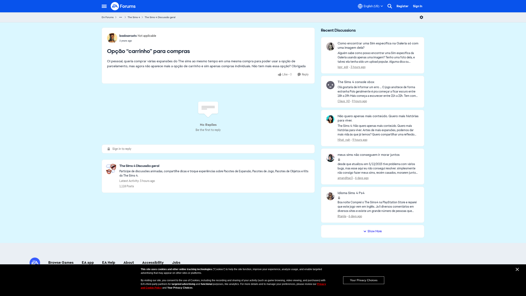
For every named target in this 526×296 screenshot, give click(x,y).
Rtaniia (342, 216)
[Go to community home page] (123, 6)
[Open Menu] (421, 17)
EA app (88, 262)
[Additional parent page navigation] (120, 17)
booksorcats (128, 36)
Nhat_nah (344, 140)
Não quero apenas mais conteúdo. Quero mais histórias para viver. (378, 118)
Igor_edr (343, 67)
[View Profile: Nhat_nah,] (330, 119)
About (128, 262)
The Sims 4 (134, 17)
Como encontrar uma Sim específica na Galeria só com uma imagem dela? (378, 45)
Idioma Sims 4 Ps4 (351, 193)
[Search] (389, 6)
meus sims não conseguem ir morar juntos (369, 155)
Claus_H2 (344, 101)
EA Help (108, 262)
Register (402, 6)
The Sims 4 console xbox (356, 82)
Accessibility (153, 262)
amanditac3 (345, 178)
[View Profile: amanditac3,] (330, 158)
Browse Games (61, 262)
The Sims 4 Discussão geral (160, 17)
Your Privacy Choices (363, 280)
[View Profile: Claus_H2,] (330, 85)
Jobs (176, 262)
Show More (375, 231)
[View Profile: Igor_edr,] (330, 46)
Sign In (417, 6)
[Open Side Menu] (104, 6)
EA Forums (108, 17)
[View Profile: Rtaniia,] (330, 196)
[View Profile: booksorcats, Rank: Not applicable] (112, 38)
